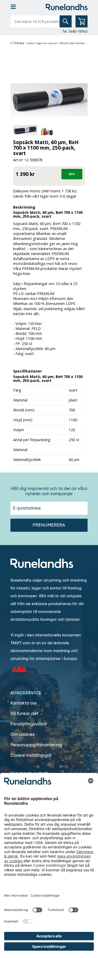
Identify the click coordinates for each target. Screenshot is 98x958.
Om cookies (22, 734)
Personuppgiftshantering (36, 745)
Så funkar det (24, 713)
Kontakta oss (23, 703)
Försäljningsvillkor (28, 724)
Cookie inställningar (31, 755)
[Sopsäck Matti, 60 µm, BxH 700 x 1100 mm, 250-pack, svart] (49, 99)
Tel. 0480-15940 (75, 31)
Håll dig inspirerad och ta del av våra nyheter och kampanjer (49, 491)
